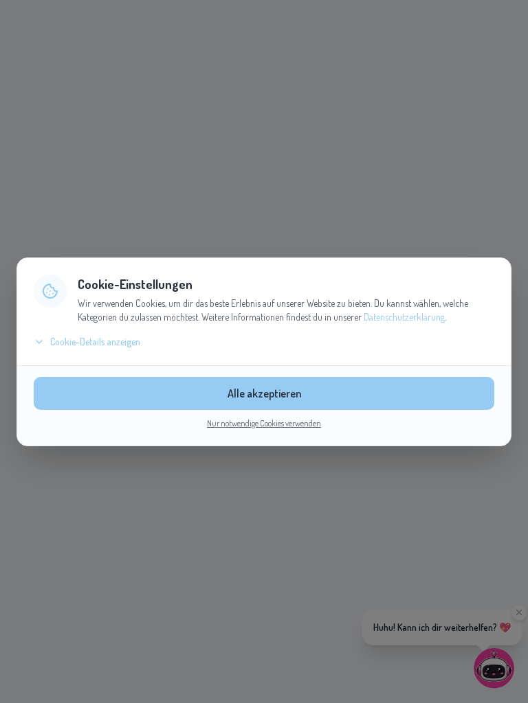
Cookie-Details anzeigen (95, 341)
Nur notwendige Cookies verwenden (264, 423)
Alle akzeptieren (264, 393)
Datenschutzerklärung (404, 317)
